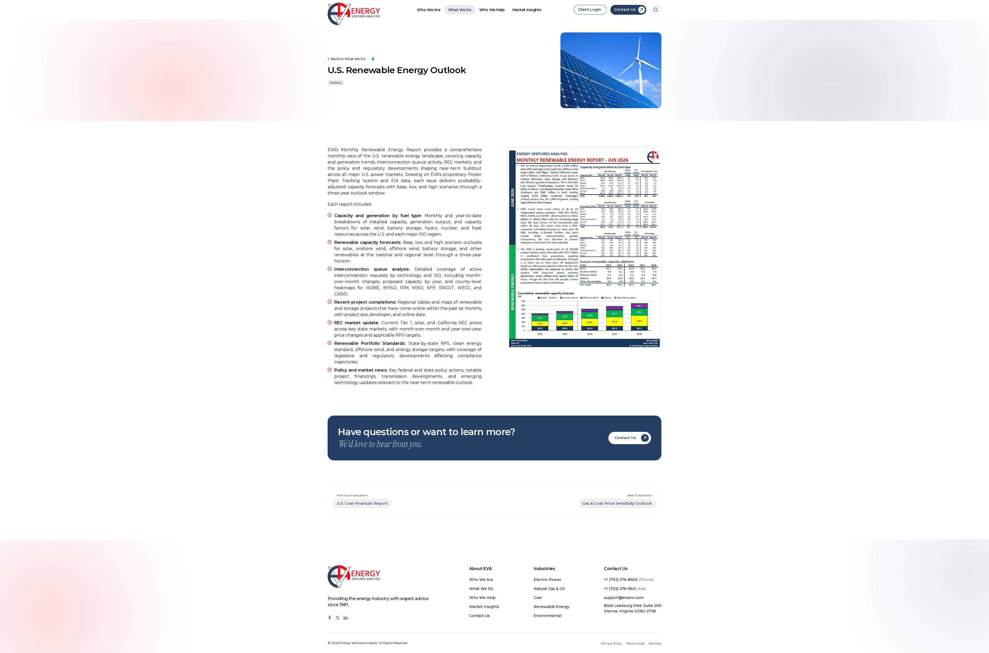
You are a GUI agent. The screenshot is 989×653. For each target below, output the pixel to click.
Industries (544, 568)
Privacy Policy (611, 643)
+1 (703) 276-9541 (625, 588)
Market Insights (527, 9)
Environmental (547, 615)
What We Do (460, 9)
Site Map (655, 643)
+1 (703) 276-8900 (629, 579)
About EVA (480, 568)
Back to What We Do (348, 59)
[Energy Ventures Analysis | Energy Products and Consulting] (354, 14)
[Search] (655, 9)
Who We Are (428, 9)
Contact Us (479, 615)
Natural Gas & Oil (549, 588)
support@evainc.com (624, 597)
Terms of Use (635, 643)
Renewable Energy (551, 606)
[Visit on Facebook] (330, 618)
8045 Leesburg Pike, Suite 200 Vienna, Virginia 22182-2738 (632, 608)
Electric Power (547, 579)
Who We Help (492, 9)
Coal (538, 597)
